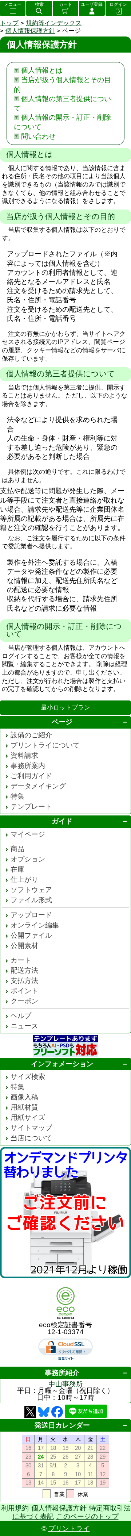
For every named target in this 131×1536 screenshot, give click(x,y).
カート (65, 4)
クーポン (24, 1001)
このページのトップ (87, 1516)
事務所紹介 (62, 1372)
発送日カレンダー (62, 1425)
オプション (28, 859)
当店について (31, 1138)
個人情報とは (42, 70)
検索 (39, 4)
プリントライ (69, 1528)
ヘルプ (21, 1015)
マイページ (28, 834)
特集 (17, 796)
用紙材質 (24, 1107)
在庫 (17, 869)
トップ (9, 23)
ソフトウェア (31, 890)
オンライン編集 (35, 925)
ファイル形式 (31, 900)
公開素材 (24, 945)
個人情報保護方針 (30, 30)
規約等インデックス (54, 23)
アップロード (31, 915)
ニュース (24, 1026)
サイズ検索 (28, 1076)
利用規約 (15, 1508)
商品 (17, 849)
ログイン (118, 4)
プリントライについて (45, 745)
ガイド (62, 821)
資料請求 (24, 755)
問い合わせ (38, 136)
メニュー (12, 4)
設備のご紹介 (31, 735)
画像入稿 (24, 1097)
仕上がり (24, 879)
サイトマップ (31, 1128)
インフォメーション (62, 1064)
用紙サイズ (28, 1117)
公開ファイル (31, 935)
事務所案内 (28, 765)
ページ (62, 722)
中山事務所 (65, 1384)
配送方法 (24, 970)
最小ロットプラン (65, 707)
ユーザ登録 (92, 4)
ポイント (24, 991)
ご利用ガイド (31, 776)
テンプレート (31, 806)
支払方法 (24, 980)
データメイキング (38, 786)
